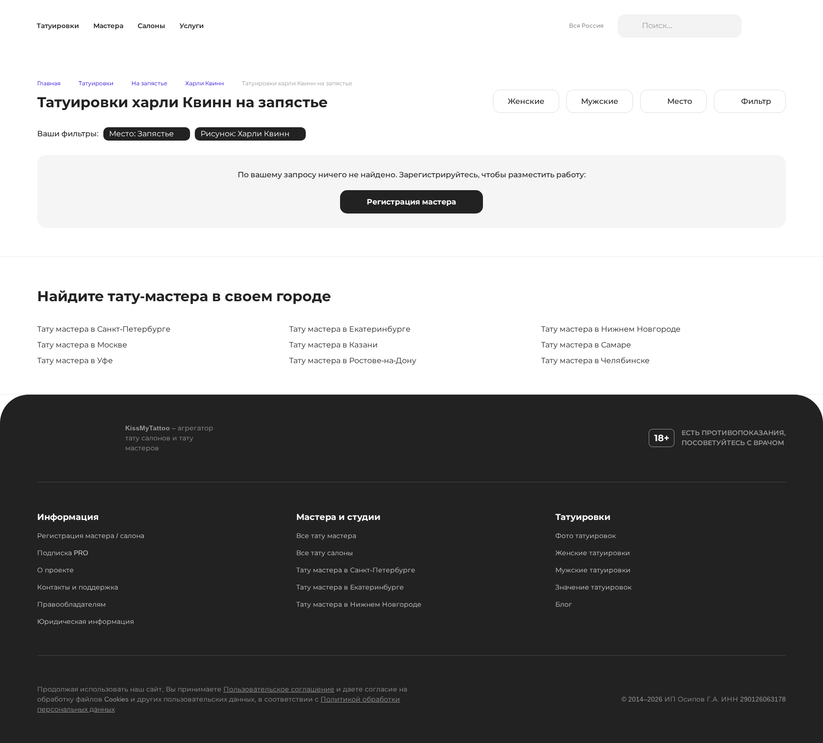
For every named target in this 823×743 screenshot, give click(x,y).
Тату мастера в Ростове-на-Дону (352, 360)
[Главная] (412, 26)
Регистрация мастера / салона (90, 535)
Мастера (108, 26)
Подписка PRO (62, 553)
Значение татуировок (593, 587)
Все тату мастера (326, 535)
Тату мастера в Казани (333, 345)
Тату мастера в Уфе (75, 360)
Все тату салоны (324, 553)
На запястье (149, 84)
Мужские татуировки (593, 570)
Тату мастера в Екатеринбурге (350, 329)
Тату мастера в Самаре (586, 345)
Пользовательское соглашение (278, 689)
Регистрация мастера (411, 202)
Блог (563, 604)
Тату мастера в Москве (82, 345)
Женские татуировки (592, 553)
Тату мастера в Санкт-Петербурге (104, 329)
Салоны (151, 26)
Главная (48, 84)
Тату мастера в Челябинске (595, 360)
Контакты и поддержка (77, 587)
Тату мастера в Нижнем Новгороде (611, 329)
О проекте (55, 570)
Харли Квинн (204, 84)
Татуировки (58, 26)
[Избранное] (760, 26)
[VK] (285, 438)
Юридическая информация (85, 621)
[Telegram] (263, 438)
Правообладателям (71, 604)
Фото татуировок (585, 535)
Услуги (192, 26)
